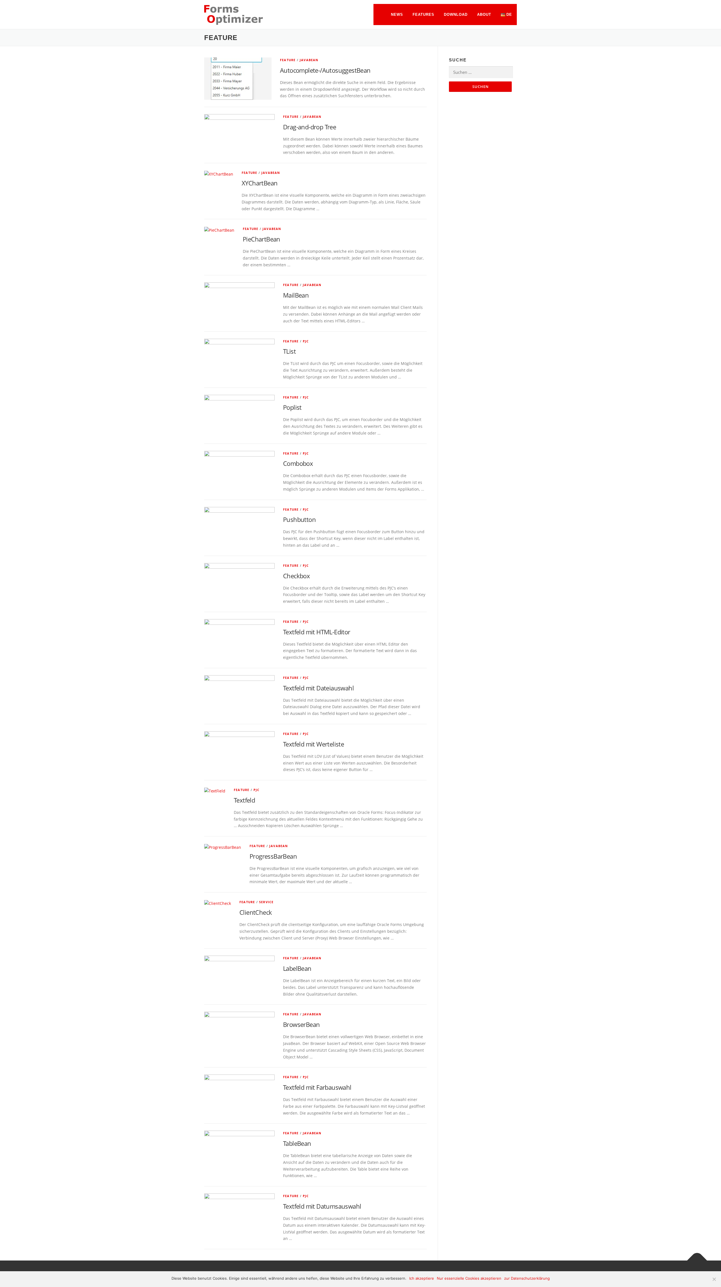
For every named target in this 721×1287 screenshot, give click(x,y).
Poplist (292, 407)
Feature (287, 60)
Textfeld (244, 800)
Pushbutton (299, 519)
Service (266, 902)
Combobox (298, 463)
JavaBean (309, 60)
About (484, 14)
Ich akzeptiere (421, 1278)
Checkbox (296, 575)
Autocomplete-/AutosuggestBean (325, 70)
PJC (306, 341)
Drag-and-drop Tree (309, 127)
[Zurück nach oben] (697, 1261)
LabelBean (297, 968)
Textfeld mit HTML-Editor (316, 632)
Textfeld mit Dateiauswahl (318, 688)
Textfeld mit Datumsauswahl (322, 1206)
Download (456, 14)
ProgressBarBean (273, 856)
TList (289, 351)
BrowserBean (301, 1024)
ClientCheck (255, 912)
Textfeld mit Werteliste (313, 744)
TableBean (297, 1143)
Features (423, 14)
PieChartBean (261, 239)
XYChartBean (259, 183)
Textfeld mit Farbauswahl (317, 1087)
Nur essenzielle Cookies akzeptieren (469, 1278)
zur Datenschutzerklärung (527, 1278)
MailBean (296, 295)
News (397, 14)
